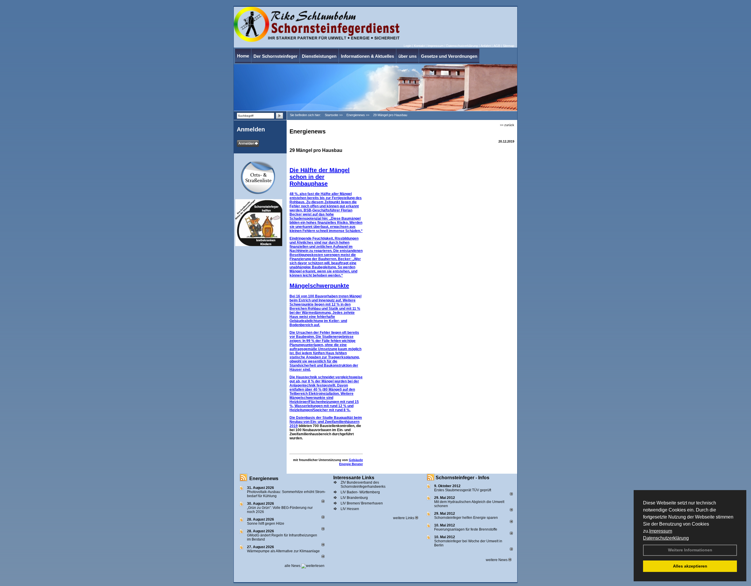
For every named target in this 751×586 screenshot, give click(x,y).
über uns (407, 56)
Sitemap (508, 46)
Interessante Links (353, 477)
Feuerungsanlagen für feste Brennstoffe (465, 529)
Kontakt (419, 46)
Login (407, 46)
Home (243, 55)
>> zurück (507, 125)
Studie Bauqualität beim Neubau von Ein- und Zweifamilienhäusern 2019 (326, 422)
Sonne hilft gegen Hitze (265, 523)
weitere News (497, 560)
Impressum (660, 531)
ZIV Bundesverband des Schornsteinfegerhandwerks (363, 484)
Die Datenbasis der (306, 418)
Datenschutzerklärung (666, 538)
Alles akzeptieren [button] (690, 566)
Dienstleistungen (319, 56)
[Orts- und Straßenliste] (284, 162)
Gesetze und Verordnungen (449, 56)
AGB (496, 46)
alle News (293, 566)
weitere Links (404, 518)
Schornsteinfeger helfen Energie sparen (466, 518)
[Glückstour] (284, 201)
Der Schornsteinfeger (275, 56)
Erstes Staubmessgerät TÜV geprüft (462, 490)
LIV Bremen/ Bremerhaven (362, 503)
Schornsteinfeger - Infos (462, 477)
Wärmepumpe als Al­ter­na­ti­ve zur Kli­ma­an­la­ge (283, 551)
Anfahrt (486, 46)
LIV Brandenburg (354, 498)
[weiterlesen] (323, 501)
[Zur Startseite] (317, 41)
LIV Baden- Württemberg (360, 492)
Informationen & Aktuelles (367, 56)
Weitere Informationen (690, 550)
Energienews (263, 478)
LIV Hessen (350, 509)
